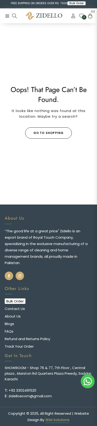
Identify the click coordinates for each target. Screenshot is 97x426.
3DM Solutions (57, 419)
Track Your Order (19, 346)
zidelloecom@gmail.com (30, 396)
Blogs (9, 323)
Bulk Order (78, 3)
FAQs (9, 331)
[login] (71, 16)
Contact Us (15, 308)
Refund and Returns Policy (27, 338)
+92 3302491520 (22, 390)
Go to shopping (48, 133)
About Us (13, 316)
